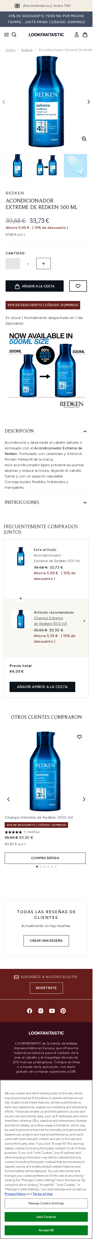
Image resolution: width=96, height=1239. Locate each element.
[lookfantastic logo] (46, 34)
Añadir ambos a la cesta (42, 687)
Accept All (46, 1230)
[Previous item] (8, 799)
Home (10, 50)
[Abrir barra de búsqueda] (14, 34)
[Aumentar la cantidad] (43, 263)
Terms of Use (42, 1194)
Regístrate (46, 988)
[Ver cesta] (85, 34)
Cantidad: (16, 253)
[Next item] (84, 799)
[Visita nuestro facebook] (29, 1010)
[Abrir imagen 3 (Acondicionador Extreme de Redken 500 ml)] (75, 165)
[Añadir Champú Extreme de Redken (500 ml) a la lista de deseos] (79, 736)
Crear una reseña (46, 941)
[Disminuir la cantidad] (13, 263)
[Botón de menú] (5, 34)
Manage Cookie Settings (46, 1203)
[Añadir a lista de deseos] (78, 286)
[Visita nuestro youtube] (52, 1010)
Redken (27, 50)
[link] (76, 34)
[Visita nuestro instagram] (40, 1010)
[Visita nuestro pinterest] (63, 1010)
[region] (46, 1159)
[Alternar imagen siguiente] (89, 102)
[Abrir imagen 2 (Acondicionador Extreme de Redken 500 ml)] (46, 165)
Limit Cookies (46, 1217)
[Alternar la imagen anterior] (3, 102)
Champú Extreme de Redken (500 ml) (39, 817)
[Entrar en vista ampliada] (84, 138)
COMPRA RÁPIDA (45, 858)
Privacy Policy (15, 1194)
